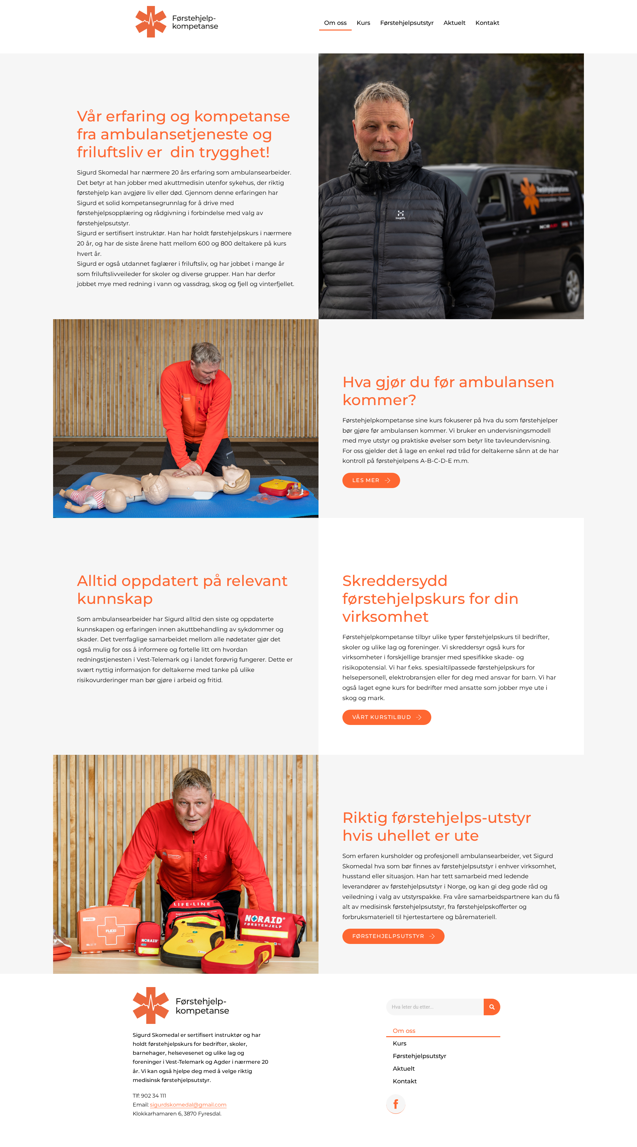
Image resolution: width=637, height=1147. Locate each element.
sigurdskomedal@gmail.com (188, 1105)
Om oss (335, 23)
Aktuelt (454, 23)
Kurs (363, 23)
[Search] (492, 1007)
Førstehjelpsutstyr (407, 23)
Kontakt (487, 23)
